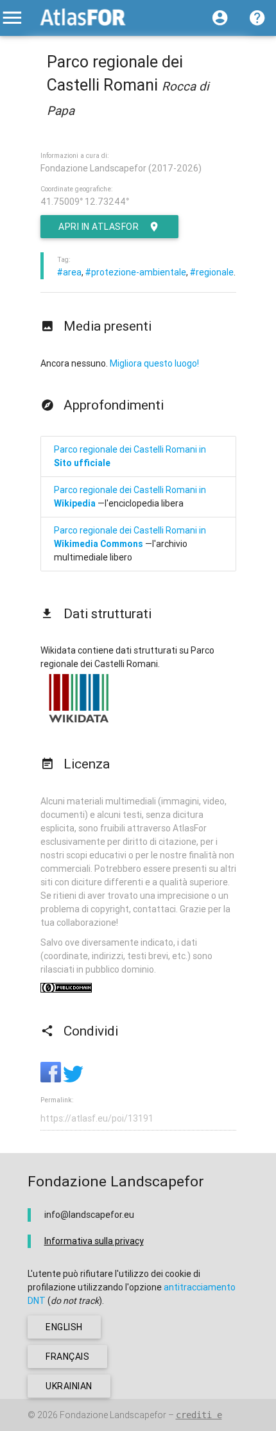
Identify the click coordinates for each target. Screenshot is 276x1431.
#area (69, 272)
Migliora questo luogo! (154, 363)
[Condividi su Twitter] (73, 1079)
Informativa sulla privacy (94, 1241)
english (64, 1327)
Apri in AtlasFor (98, 226)
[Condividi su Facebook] (51, 1079)
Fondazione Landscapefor (113, 1415)
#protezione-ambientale (135, 272)
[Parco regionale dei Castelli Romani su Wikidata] (78, 722)
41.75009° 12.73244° (84, 201)
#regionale (212, 272)
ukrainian (69, 1386)
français (67, 1356)
